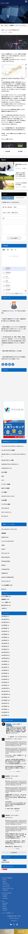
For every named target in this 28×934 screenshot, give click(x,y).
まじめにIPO (8, 738)
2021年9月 (4, 697)
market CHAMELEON (7, 577)
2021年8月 (4, 700)
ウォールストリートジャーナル (9, 529)
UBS (2, 476)
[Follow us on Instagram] (12, 364)
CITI (2, 480)
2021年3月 (4, 715)
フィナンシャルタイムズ (7, 541)
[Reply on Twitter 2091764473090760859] (6, 772)
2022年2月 (4, 682)
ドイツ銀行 (4, 492)
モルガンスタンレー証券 (7, 460)
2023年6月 (4, 634)
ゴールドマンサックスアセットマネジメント (12, 446)
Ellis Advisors (6, 886)
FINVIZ (3, 565)
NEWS (4, 879)
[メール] (9, 364)
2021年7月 (4, 703)
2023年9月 (4, 625)
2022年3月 (4, 679)
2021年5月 (4, 709)
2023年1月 (4, 649)
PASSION (5, 898)
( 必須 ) (10, 207)
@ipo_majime (18, 738)
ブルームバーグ (5, 553)
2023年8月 (4, 628)
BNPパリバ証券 (5, 488)
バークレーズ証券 (5, 484)
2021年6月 (4, 706)
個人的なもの (4, 605)
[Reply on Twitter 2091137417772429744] (6, 849)
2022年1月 (4, 685)
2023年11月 (4, 622)
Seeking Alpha (5, 561)
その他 (3, 608)
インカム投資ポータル (6, 585)
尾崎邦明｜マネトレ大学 (11, 776)
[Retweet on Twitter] (8, 736)
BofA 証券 (4, 472)
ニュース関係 (4, 602)
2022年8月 (4, 664)
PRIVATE (5, 908)
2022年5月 (4, 673)
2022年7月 (4, 667)
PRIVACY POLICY (14, 918)
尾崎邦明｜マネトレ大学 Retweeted (18, 736)
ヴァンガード (4, 516)
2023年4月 (4, 640)
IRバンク (3, 589)
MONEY (5, 904)
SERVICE (5, 883)
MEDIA (4, 881)
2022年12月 (4, 652)
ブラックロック (5, 508)
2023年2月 (4, 646)
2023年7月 (4, 631)
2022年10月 (4, 658)
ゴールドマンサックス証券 (8, 450)
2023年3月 (4, 643)
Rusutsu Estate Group (8, 888)
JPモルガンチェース (6, 468)
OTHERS (5, 910)
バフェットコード (5, 581)
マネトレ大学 (6, 885)
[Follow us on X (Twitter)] (6, 364)
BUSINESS (5, 903)
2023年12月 (4, 619)
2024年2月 (4, 616)
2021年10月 (4, 694)
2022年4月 (4, 676)
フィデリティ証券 (5, 504)
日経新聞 (3, 533)
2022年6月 (4, 670)
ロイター (3, 549)
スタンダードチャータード (8, 496)
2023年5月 (4, 637)
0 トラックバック (20, 197)
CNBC (3, 545)
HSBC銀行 (4, 500)
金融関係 (10, 32)
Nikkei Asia (4, 537)
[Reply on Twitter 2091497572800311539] (6, 811)
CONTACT (14, 920)
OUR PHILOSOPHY (7, 893)
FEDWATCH (4, 573)
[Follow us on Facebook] (2, 364)
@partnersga (8, 778)
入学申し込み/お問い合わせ (21, 931)
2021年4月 (4, 712)
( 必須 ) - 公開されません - (11, 212)
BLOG (3, 901)
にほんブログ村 (5, 862)
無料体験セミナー (7, 931)
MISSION (5, 895)
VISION (5, 896)
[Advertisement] (14, 386)
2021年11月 (4, 691)
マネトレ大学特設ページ (8, 913)
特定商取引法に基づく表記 (14, 916)
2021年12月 (4, 688)
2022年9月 (4, 661)
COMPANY (5, 890)
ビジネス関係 (4, 596)
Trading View (5, 569)
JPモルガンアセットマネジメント (9, 464)
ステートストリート (6, 512)
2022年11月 (4, 655)
